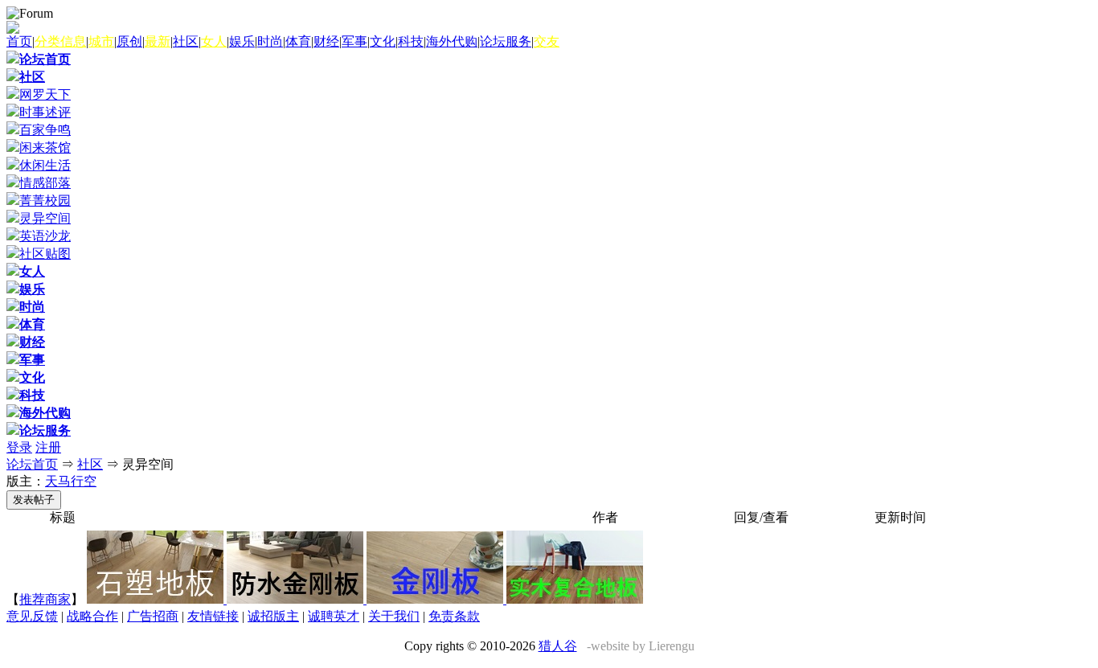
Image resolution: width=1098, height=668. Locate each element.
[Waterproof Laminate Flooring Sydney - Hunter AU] (297, 599)
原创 (129, 41)
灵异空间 (45, 218)
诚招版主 (273, 616)
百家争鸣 (45, 130)
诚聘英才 (333, 616)
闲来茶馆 (45, 147)
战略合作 (92, 616)
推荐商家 (45, 599)
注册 (48, 447)
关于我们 (394, 616)
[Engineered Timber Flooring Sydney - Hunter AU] (574, 599)
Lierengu (671, 646)
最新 (157, 41)
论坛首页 (45, 59)
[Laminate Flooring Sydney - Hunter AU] (436, 599)
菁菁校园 (45, 200)
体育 (298, 41)
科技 (411, 41)
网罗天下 (45, 94)
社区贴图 (45, 253)
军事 (354, 41)
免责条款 (454, 616)
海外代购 (451, 41)
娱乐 (242, 41)
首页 (19, 41)
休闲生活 (45, 165)
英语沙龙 (45, 236)
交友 (546, 41)
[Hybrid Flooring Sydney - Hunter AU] (157, 599)
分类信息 (60, 41)
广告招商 (152, 616)
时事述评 (45, 112)
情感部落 (45, 183)
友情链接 (213, 616)
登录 (19, 447)
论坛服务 (505, 41)
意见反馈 (32, 616)
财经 (326, 41)
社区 (186, 41)
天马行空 (70, 481)
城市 (101, 41)
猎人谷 (558, 646)
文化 (382, 41)
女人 (214, 41)
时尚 (270, 41)
